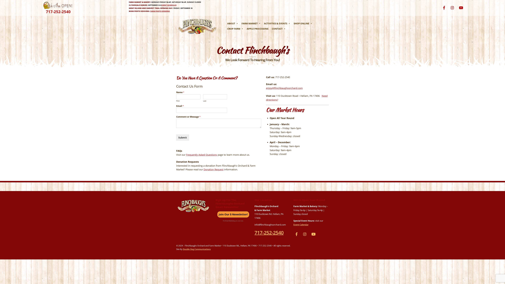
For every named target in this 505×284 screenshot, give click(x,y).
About (231, 23)
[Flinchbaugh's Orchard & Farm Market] (197, 34)
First (178, 101)
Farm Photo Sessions (160, 11)
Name (180, 92)
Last (204, 101)
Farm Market (250, 23)
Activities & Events (275, 23)
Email (180, 106)
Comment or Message (188, 116)
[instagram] (453, 7)
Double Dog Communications (197, 249)
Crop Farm (233, 28)
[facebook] (444, 7)
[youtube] (461, 7)
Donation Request (213, 169)
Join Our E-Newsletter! (233, 214)
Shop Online (301, 23)
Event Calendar (301, 224)
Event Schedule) (168, 5)
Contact (277, 28)
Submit (182, 137)
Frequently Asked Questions (201, 154)
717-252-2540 (58, 11)
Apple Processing (257, 28)
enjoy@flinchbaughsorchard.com (284, 88)
